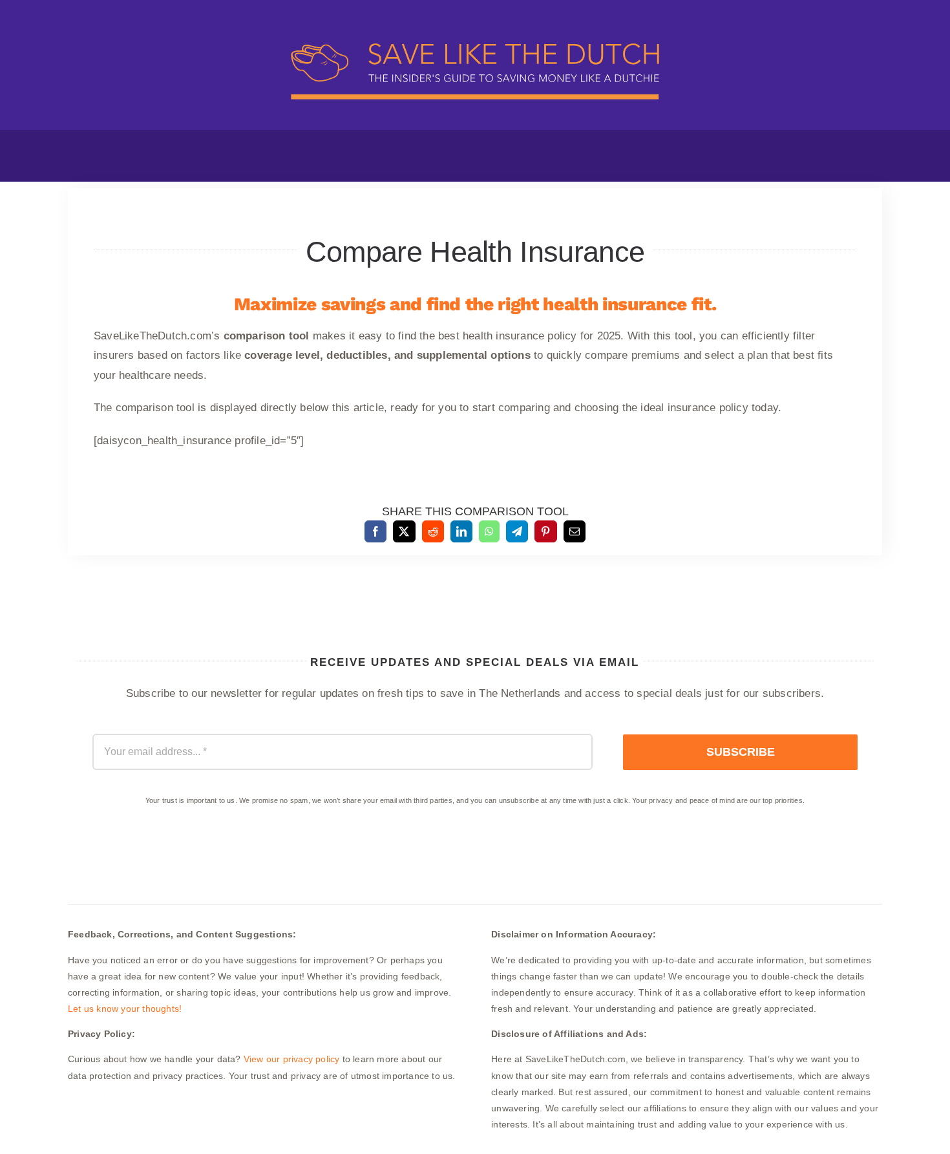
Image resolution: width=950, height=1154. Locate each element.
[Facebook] (375, 531)
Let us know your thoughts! (125, 1008)
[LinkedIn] (461, 531)
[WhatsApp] (489, 531)
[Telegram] (517, 531)
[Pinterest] (545, 531)
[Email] (574, 531)
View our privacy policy (292, 1059)
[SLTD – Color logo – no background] (475, 21)
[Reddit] (433, 531)
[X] (404, 531)
